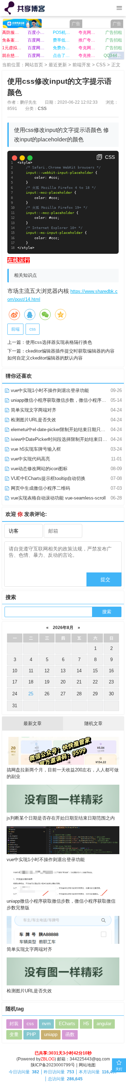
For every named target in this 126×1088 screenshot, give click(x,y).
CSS (101, 64)
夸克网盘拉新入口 (88, 32)
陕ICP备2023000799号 (53, 1065)
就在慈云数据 (12, 55)
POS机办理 (63, 32)
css (32, 329)
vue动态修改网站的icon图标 (38, 468)
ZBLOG (48, 1059)
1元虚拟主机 (12, 47)
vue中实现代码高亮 (29, 458)
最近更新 (58, 64)
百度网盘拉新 (38, 40)
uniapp (50, 1034)
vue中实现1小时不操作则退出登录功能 (49, 390)
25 (30, 693)
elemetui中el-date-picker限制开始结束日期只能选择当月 (66, 429)
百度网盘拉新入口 (38, 55)
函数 (70, 1034)
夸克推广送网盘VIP (88, 55)
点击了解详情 (63, 55)
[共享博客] (25, 8)
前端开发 (81, 64)
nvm (46, 1023)
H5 (86, 1023)
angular (104, 1023)
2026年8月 (63, 627)
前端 (15, 329)
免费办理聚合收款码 (63, 47)
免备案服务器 (12, 40)
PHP (31, 1034)
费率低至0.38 (63, 40)
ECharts (67, 1023)
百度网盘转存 (38, 47)
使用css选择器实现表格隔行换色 (59, 342)
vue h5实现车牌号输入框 (35, 449)
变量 (14, 1034)
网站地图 (87, 1065)
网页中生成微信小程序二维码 (39, 488)
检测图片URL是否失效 (32, 419)
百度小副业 (38, 32)
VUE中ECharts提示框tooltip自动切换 (47, 478)
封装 (14, 1023)
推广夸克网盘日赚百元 (88, 40)
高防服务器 (12, 32)
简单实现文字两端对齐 (32, 410)
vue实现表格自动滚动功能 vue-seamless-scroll (57, 498)
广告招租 (113, 32)
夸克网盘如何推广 (88, 47)
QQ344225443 (114, 55)
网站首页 (34, 64)
